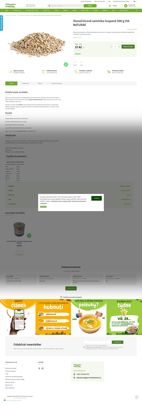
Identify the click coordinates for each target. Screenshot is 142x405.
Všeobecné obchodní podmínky (121, 1)
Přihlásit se (117, 342)
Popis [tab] (11, 83)
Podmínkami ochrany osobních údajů (61, 201)
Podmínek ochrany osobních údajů (94, 347)
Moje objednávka (10, 388)
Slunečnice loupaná (125, 186)
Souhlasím (96, 198)
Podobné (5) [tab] (25, 83)
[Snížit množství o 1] (111, 46)
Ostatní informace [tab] (56, 83)
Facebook (39, 368)
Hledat (90, 5)
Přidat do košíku (128, 46)
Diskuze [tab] (40, 83)
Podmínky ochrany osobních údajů (14, 379)
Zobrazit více (71, 288)
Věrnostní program (99, 1)
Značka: (132, 29)
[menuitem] (8, 10)
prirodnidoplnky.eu (42, 368)
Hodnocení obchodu (86, 1)
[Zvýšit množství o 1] (119, 46)
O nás (109, 1)
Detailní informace (77, 37)
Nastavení (43, 206)
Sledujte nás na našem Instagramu (72, 297)
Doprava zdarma (9, 382)
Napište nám (8, 385)
